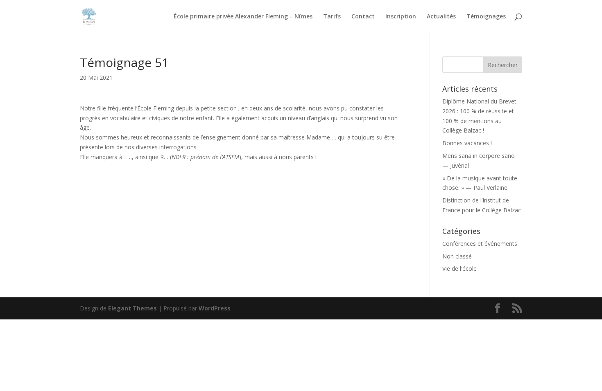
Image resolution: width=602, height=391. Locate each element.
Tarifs (332, 16)
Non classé (457, 256)
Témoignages (486, 16)
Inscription (400, 16)
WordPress (215, 308)
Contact (363, 16)
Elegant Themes (132, 308)
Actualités (441, 16)
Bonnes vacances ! (467, 143)
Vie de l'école (459, 268)
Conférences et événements (479, 243)
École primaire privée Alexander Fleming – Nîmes (243, 16)
